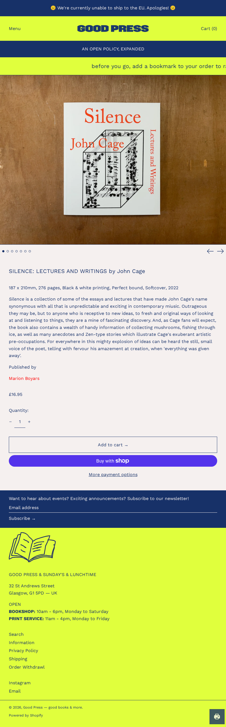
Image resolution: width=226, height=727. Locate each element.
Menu (15, 28)
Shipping (18, 658)
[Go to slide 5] (21, 251)
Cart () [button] (209, 28)
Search (16, 634)
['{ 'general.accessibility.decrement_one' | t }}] (10, 422)
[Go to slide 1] (3, 251)
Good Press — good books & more (52, 707)
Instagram (20, 682)
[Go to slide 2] (8, 251)
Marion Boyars (24, 378)
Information (21, 642)
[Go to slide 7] (30, 251)
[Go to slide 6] (25, 251)
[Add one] (29, 422)
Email (15, 691)
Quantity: (19, 410)
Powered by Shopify (26, 715)
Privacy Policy (23, 650)
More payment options (113, 474)
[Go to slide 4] (16, 251)
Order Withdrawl (27, 667)
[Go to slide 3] (12, 251)
